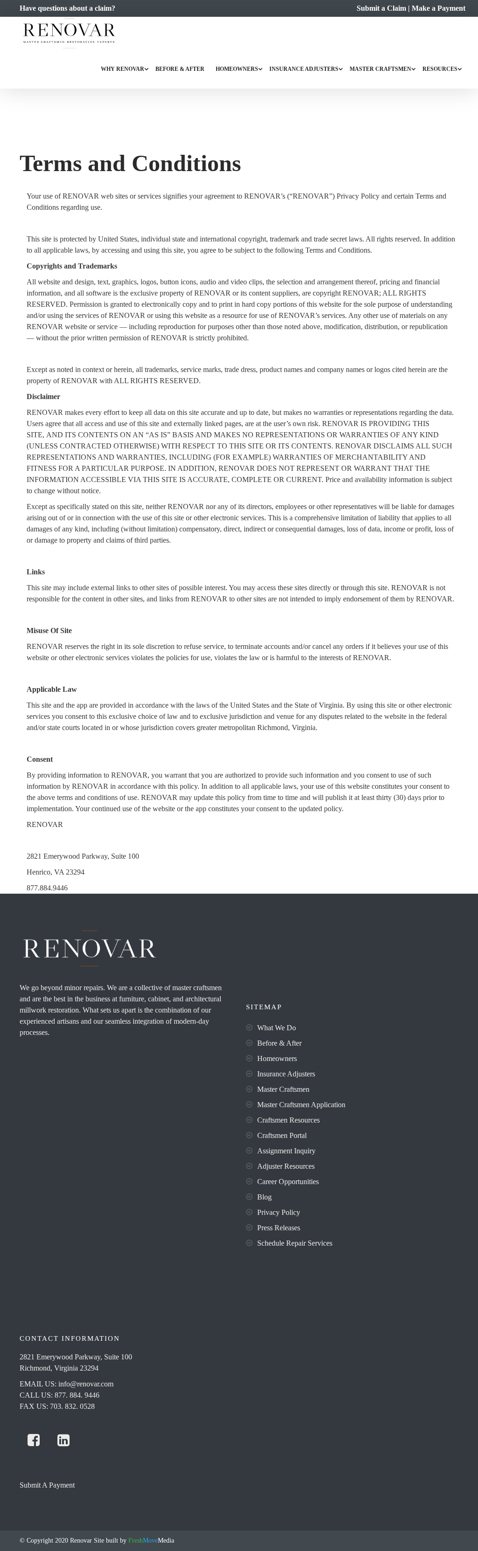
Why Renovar (122, 69)
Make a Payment (438, 8)
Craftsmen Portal (282, 1135)
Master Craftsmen (380, 69)
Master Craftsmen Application (301, 1105)
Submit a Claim (381, 8)
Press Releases (278, 1228)
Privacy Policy (278, 1212)
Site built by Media (133, 1540)
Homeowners (237, 69)
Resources (439, 69)
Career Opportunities (288, 1182)
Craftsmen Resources (288, 1120)
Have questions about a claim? (67, 8)
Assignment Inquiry (286, 1151)
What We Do (276, 1028)
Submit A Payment (47, 1485)
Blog (264, 1197)
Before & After (179, 69)
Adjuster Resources (286, 1166)
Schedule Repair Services (294, 1243)
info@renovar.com (85, 1384)
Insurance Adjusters (303, 69)
